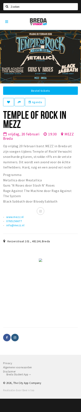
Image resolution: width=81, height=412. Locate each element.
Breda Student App (17, 374)
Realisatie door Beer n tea (18, 390)
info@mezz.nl (15, 225)
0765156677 (14, 221)
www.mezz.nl (14, 217)
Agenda (35, 102)
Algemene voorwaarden (17, 367)
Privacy (7, 363)
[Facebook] (7, 337)
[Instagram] (40, 211)
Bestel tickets (40, 91)
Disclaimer (9, 371)
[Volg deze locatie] (8, 102)
